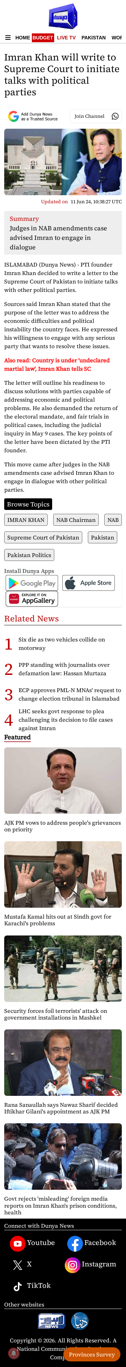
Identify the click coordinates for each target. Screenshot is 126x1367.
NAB (113, 520)
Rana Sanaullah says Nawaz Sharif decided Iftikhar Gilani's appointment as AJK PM (61, 1108)
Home (22, 37)
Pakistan (94, 37)
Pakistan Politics (29, 555)
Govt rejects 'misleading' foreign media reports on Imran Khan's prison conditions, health (60, 1205)
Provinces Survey (92, 1354)
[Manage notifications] (13, 1353)
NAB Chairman (76, 520)
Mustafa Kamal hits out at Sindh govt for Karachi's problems (57, 920)
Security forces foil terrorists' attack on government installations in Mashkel (55, 1014)
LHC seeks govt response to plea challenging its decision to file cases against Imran (66, 719)
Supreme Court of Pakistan (43, 537)
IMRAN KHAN (25, 520)
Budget (43, 37)
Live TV (66, 37)
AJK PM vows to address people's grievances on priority (62, 826)
